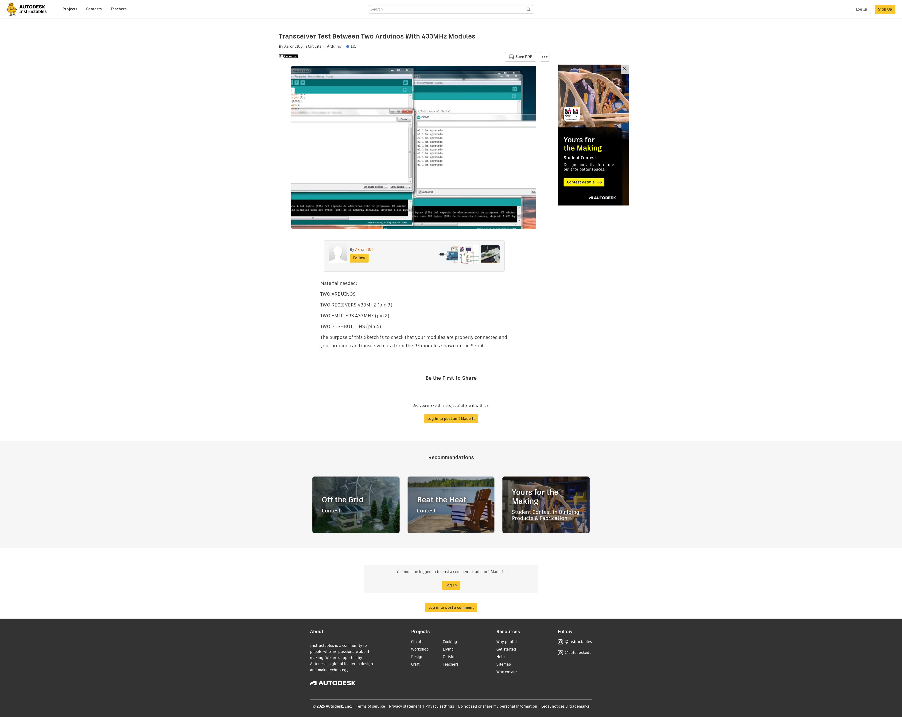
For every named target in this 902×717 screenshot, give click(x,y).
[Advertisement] (593, 135)
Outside (450, 656)
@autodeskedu (578, 652)
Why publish (507, 641)
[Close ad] (625, 69)
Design (417, 656)
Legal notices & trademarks (565, 706)
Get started (506, 649)
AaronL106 (293, 46)
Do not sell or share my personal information (497, 706)
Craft (415, 664)
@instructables (578, 641)
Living (448, 649)
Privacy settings (439, 706)
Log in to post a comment (451, 607)
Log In (861, 9)
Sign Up (885, 9)
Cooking (450, 641)
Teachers (119, 9)
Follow (359, 258)
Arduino (334, 46)
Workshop (420, 649)
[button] (544, 57)
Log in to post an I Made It (451, 418)
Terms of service (370, 706)
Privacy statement (405, 706)
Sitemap (503, 664)
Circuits (314, 46)
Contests (94, 9)
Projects (69, 9)
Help (500, 656)
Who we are (506, 671)
